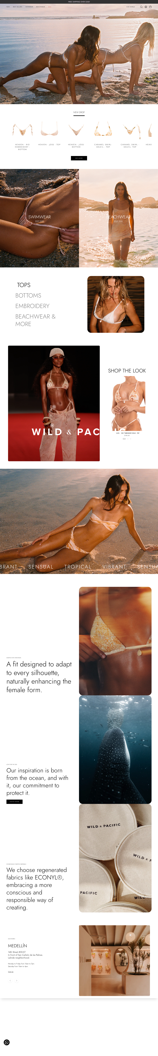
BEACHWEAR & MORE (35, 320)
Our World (48, 1024)
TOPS (23, 285)
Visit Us (10, 971)
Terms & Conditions (13, 1017)
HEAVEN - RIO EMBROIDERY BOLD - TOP (127, 433)
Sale (45, 1028)
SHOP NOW (39, 221)
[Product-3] (52, 425)
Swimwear (47, 1017)
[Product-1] (49, 385)
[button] (130, 7)
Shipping (9, 1014)
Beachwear (47, 1021)
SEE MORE (79, 158)
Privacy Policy (11, 1024)
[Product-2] (54, 407)
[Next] (17, 980)
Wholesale (10, 1028)
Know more (14, 802)
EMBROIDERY (32, 306)
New (45, 1010)
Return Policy (11, 1010)
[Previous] (10, 980)
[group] (79, 2)
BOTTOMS (28, 295)
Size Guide (10, 1021)
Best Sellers (48, 1014)
